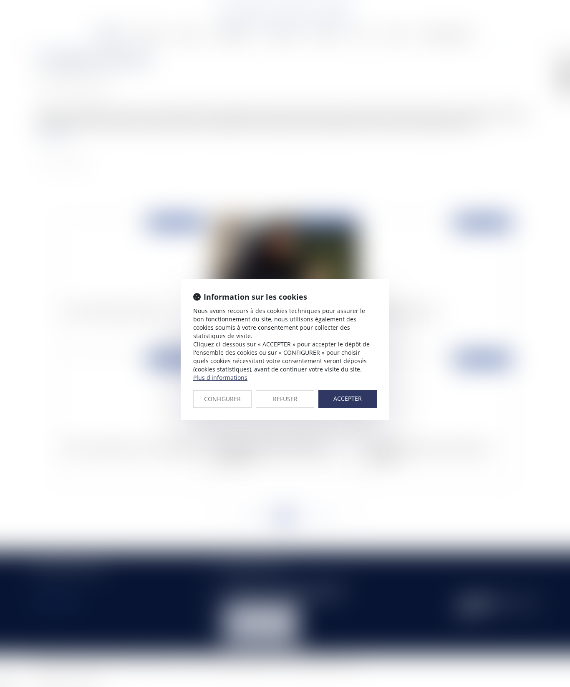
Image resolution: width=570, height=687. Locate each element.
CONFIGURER (222, 399)
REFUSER (285, 399)
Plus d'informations (220, 377)
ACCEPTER (347, 398)
